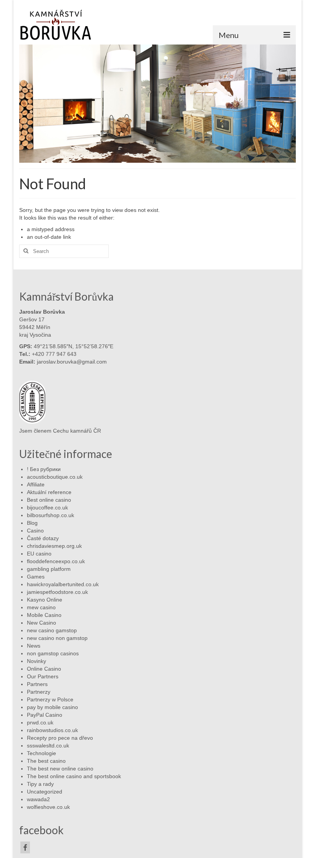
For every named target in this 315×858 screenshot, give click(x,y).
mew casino (41, 607)
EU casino (39, 554)
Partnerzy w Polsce (50, 699)
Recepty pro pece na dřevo (60, 738)
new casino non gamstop (57, 638)
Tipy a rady (40, 784)
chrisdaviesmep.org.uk (54, 546)
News (33, 646)
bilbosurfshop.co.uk (50, 515)
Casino (35, 530)
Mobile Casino (44, 615)
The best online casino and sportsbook (74, 776)
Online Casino (44, 669)
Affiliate (36, 484)
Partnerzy (38, 692)
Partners (37, 684)
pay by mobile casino (52, 707)
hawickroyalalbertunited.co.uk (63, 584)
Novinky (36, 661)
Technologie (41, 753)
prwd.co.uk (40, 722)
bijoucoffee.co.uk (47, 507)
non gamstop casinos (53, 653)
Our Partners (42, 676)
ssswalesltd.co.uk (48, 745)
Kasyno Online (44, 600)
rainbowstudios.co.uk (52, 730)
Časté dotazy (43, 538)
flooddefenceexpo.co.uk (56, 561)
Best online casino (49, 500)
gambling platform (49, 569)
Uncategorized (44, 792)
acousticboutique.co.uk (55, 477)
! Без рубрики (44, 469)
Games (36, 577)
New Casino (41, 623)
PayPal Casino (44, 715)
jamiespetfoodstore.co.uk (57, 592)
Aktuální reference (49, 492)
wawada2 (38, 799)
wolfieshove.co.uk (48, 807)
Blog (32, 523)
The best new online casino (60, 768)
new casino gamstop (52, 630)
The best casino (46, 761)
